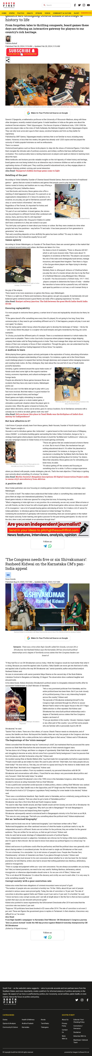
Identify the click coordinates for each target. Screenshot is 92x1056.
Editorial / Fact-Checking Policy (78, 1021)
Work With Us (64, 1037)
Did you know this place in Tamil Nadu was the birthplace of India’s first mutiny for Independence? (44, 415)
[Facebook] (87, 1000)
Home (4, 13)
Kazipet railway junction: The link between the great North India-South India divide (46, 302)
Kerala (43, 1020)
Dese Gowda (10, 579)
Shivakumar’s (39, 683)
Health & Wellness (28, 1020)
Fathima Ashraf (11, 43)
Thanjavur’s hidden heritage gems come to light (38, 171)
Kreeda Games (55, 180)
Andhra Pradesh (27, 1023)
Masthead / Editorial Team (80, 1041)
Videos (47, 13)
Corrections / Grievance (78, 1027)
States (11, 13)
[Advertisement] (46, 965)
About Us (65, 1020)
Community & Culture (62, 13)
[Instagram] (84, 5)
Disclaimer (77, 1032)
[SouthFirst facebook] (75, 5)
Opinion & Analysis (9, 1023)
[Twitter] (79, 5)
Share (8, 57)
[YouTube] (88, 5)
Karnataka (25, 1027)
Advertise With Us (79, 1036)
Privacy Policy (64, 1025)
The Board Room (49, 244)
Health (30, 13)
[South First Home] (9, 5)
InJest (76, 13)
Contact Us (65, 1031)
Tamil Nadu (45, 1023)
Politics (20, 13)
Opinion (38, 13)
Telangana (44, 1027)
